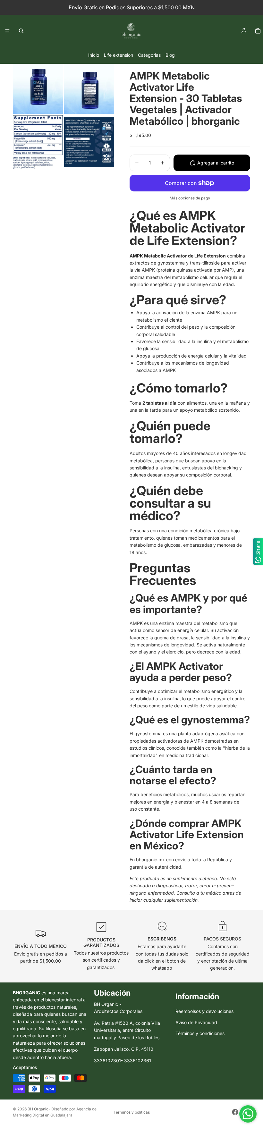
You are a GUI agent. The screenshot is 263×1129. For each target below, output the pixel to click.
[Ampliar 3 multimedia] (38, 142)
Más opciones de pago (190, 198)
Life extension (118, 55)
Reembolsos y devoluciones (204, 1011)
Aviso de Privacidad (196, 1022)
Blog (170, 55)
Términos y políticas (132, 1112)
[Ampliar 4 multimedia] (89, 142)
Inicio (93, 55)
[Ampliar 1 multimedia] (38, 89)
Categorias (149, 55)
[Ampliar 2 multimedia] (89, 89)
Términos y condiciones (200, 1033)
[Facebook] (235, 1112)
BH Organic (38, 1109)
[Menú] (7, 30)
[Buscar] (21, 31)
